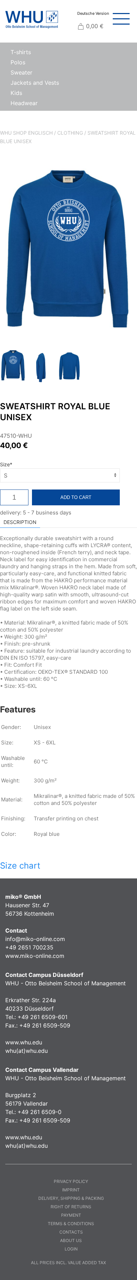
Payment (71, 1215)
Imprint (71, 1189)
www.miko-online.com (34, 955)
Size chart (20, 865)
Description (20, 522)
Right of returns (71, 1206)
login (71, 1249)
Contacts (71, 1232)
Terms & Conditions (71, 1223)
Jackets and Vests (35, 82)
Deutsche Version (93, 13)
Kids (16, 92)
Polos (18, 62)
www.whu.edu (23, 1042)
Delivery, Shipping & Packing (71, 1198)
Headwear (24, 103)
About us (71, 1240)
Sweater (21, 72)
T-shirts (21, 52)
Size (6, 464)
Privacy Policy (71, 1181)
